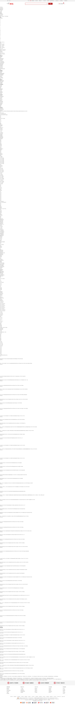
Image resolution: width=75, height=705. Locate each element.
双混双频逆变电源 (50, 676)
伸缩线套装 (1, 329)
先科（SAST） (2, 46)
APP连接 (1, 129)
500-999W (1, 168)
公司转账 (36, 692)
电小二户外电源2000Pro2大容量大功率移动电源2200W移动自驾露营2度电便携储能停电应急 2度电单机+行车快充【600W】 (17, 430)
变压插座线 (5, 676)
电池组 (1, 76)
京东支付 (38, 700)
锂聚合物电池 (2, 271)
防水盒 (1, 268)
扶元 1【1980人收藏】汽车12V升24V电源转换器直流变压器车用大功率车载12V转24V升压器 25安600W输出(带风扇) (16, 363)
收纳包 (1, 11)
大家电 (7, 692)
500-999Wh (1, 175)
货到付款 (36, 688)
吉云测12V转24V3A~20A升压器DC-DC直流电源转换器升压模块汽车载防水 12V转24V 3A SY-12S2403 (14, 558)
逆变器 (3, 16)
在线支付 (36, 689)
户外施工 (1, 156)
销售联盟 (40, 696)
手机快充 (1, 295)
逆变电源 (1, 292)
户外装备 (1, 215)
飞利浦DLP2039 (25, 676)
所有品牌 (1, 18)
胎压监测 (1, 92)
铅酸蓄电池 (1, 269)
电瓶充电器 (1, 137)
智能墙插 (1, 103)
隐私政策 (51, 696)
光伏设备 (1, 102)
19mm (1, 348)
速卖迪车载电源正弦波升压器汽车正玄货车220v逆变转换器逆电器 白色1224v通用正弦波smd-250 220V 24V (14, 595)
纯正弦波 (1, 165)
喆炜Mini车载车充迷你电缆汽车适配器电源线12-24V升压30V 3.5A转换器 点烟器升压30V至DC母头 (13, 474)
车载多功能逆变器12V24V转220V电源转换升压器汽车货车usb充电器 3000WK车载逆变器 (12, 573)
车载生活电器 (2, 63)
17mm (1, 347)
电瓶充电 (1, 299)
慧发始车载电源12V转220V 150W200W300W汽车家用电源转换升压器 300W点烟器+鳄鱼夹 (12, 508)
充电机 (1, 256)
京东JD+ (64, 693)
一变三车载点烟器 (34, 676)
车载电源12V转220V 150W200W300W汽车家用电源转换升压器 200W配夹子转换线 (11, 466)
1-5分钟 (1, 311)
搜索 (50, 3)
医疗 (0, 340)
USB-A (1, 187)
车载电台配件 (2, 260)
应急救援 (1, 91)
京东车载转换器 (56, 676)
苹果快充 (1, 236)
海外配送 (22, 692)
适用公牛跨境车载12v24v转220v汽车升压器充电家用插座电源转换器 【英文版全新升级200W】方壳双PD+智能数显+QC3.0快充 (17, 499)
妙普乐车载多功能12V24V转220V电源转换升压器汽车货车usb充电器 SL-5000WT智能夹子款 (12, 423)
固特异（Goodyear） (3, 50)
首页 (0, 16)
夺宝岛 (64, 688)
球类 (0, 209)
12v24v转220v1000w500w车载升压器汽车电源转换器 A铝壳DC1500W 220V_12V (11, 632)
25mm (1, 350)
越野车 (1, 214)
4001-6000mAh (2, 306)
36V (0, 116)
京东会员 (44, 0)
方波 (0, 167)
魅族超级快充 (2, 235)
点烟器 (1, 190)
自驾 (0, 152)
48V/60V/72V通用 (2, 118)
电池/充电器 (1, 81)
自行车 (1, 210)
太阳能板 (1, 82)
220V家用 (1, 226)
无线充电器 (1, 328)
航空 (0, 334)
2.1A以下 (1, 130)
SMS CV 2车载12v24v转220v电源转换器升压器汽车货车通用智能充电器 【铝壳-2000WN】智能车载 (13, 389)
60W (0, 199)
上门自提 (22, 688)
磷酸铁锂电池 (2, 272)
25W (0, 196)
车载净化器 (1, 64)
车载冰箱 (1, 60)
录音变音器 (1, 676)
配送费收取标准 (23, 691)
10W (0, 192)
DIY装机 (64, 689)
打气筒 (1, 331)
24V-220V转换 (2, 160)
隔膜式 (1, 207)
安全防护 (1, 128)
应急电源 (1, 134)
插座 (0, 87)
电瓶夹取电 (1, 221)
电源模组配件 (2, 74)
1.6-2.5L (1, 318)
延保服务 (64, 690)
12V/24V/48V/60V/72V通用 (3, 114)
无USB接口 (1, 133)
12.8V (1, 281)
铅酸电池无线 (2, 219)
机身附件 (1, 83)
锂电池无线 (1, 223)
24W (0, 195)
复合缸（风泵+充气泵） (3, 208)
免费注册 (33, 0)
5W (0, 191)
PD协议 (1, 237)
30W (0, 197)
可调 (0, 353)
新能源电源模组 (2, 73)
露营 (0, 155)
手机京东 (52, 0)
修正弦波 (1, 166)
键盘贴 (1, 12)
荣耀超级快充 (2, 233)
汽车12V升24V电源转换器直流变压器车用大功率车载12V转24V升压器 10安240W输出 (12, 385)
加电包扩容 (1, 127)
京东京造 (1, 52)
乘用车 (1, 144)
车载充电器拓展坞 (2, 68)
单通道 (1, 288)
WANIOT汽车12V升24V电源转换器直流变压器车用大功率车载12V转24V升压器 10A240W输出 (13, 615)
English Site (59, 696)
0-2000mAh (1, 302)
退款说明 (50, 690)
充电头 (1, 324)
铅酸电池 (1, 270)
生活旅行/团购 (8, 690)
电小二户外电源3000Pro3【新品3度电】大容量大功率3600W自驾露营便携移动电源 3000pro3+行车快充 (14, 516)
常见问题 (8, 691)
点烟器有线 (1, 222)
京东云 (41, 700)
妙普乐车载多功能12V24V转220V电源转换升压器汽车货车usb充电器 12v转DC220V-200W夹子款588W (14, 562)
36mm (1, 352)
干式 (0, 257)
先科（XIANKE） (2, 44)
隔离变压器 (1, 254)
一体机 (1, 10)
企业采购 (48, 0)
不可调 (1, 354)
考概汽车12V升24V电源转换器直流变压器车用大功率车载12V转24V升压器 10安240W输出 (12, 539)
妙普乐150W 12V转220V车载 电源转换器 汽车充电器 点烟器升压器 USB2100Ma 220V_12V (12, 640)
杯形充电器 (29, 676)
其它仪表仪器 (2, 109)
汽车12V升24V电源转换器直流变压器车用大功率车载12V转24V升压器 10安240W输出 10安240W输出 (14, 408)
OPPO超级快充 (2, 231)
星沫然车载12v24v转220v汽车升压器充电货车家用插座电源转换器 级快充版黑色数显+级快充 (12, 491)
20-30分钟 (1, 313)
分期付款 (36, 690)
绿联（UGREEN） (2, 47)
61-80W (1, 342)
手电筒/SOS (1, 300)
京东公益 (55, 696)
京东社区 (44, 696)
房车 (0, 151)
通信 (0, 338)
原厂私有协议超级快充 (3, 202)
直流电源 (1, 267)
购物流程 (8, 688)
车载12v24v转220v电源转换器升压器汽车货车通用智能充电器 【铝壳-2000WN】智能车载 (12, 419)
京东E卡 (64, 691)
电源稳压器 (1, 108)
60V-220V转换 (2, 162)
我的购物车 (61, 3)
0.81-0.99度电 (2, 178)
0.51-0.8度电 (2, 176)
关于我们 (11, 696)
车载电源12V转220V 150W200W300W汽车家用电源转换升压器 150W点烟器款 (11, 462)
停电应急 (1, 154)
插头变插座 (45, 676)
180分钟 (1, 315)
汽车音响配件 (2, 265)
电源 (0, 57)
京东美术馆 (1, 14)
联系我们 (15, 696)
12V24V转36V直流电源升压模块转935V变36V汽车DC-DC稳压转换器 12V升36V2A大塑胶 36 (13, 376)
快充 (0, 126)
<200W (1, 173)
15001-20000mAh (2, 305)
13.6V (1, 283)
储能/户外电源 (2, 80)
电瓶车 (1, 149)
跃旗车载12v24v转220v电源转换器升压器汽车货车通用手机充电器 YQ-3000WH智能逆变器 (12, 470)
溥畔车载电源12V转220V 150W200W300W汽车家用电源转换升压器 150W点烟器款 (11, 478)
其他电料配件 (2, 96)
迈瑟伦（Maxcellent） (3, 49)
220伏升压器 (9, 676)
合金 (0, 142)
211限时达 (22, 689)
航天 (0, 335)
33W (0, 198)
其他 (0, 139)
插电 (0, 316)
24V (0, 115)
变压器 (1, 85)
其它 (0, 336)
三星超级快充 (2, 234)
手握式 (1, 225)
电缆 (0, 105)
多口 (0, 186)
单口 (0, 184)
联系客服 (8, 693)
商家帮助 (26, 696)
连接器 (1, 86)
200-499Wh (1, 177)
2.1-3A (1, 131)
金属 (0, 141)
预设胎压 (1, 294)
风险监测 (47, 696)
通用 (0, 323)
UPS (0, 296)
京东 (13, 4)
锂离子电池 (1, 273)
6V (0, 279)
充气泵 (1, 330)
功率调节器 (1, 75)
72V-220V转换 (2, 163)
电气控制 (1, 99)
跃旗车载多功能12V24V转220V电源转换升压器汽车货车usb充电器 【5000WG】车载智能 (12, 591)
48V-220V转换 (2, 161)
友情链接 (37, 696)
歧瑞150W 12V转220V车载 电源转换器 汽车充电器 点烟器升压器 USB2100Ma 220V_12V (12, 534)
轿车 (0, 213)
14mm (1, 346)
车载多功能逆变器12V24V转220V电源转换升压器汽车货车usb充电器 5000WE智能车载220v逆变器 (13, 569)
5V (0, 277)
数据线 (1, 261)
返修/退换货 (50, 691)
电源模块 (1, 71)
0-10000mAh (2, 301)
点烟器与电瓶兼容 (2, 241)
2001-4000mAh (2, 304)
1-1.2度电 (1, 180)
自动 (0, 258)
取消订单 (50, 692)
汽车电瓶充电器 (2, 62)
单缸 (0, 203)
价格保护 (50, 689)
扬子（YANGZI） (2, 45)
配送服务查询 (22, 690)
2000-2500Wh (2, 179)
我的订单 (36, 0)
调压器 (1, 255)
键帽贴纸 (1, 13)
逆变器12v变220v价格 (40, 676)
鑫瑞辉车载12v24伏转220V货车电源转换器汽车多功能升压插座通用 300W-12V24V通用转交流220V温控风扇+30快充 (16, 512)
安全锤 (1, 93)
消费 (0, 339)
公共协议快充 (2, 201)
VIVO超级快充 (2, 232)
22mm (1, 349)
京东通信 (64, 692)
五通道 (1, 289)
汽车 (0, 337)
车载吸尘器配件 (2, 266)
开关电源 (1, 259)
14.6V (1, 284)
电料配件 (1, 95)
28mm (1, 351)
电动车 (1, 212)
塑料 (0, 140)
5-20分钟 (1, 312)
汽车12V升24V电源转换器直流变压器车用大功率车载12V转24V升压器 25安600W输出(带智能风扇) (13, 394)
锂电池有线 (1, 218)
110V (0, 121)
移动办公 (1, 153)
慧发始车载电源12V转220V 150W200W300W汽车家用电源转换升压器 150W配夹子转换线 (12, 434)
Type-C (1, 188)
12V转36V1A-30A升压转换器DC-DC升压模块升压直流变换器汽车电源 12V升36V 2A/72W (12, 415)
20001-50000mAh (2, 307)
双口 (0, 185)
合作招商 (22, 696)
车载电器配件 (2, 58)
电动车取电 (1, 220)
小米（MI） (1, 48)
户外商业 (1, 157)
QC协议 (1, 238)
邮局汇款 (36, 691)
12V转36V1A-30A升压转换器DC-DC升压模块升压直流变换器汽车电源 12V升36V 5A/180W (12, 445)
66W (0, 200)
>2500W (1, 172)
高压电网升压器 (20, 676)
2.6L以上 (1, 319)
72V (0, 120)
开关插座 (1, 97)
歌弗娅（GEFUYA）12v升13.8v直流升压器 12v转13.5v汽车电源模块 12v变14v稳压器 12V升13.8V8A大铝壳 (14, 486)
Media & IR (63, 696)
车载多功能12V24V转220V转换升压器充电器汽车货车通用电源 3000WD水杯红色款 (11, 358)
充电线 (1, 325)
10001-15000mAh (2, 303)
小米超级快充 (2, 230)
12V (0, 243)
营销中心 (29, 696)
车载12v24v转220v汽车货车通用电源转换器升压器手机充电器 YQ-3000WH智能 (11, 580)
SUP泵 (1, 326)
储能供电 (1, 291)
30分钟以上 (1, 314)
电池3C (1, 247)
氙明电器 (1, 51)
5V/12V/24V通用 (2, 278)
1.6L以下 (1, 317)
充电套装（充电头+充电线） (4, 327)
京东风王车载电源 (14, 676)
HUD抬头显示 (2, 61)
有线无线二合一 (2, 224)
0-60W (1, 341)
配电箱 (1, 104)
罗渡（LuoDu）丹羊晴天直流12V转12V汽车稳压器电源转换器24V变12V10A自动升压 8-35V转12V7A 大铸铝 (15, 602)
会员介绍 (8, 689)
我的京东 (40, 0)
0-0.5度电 (1, 174)
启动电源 (1, 138)
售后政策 (50, 688)
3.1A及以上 (1, 132)
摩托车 (1, 145)
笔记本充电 (1, 293)
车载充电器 (1, 59)
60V (0, 119)
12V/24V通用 (2, 244)
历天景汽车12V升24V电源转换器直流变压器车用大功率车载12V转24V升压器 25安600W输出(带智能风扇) (14, 551)
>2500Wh (1, 183)
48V (0, 117)
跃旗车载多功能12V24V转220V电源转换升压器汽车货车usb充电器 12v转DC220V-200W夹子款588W (14, 399)
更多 (0, 69)
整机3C (1, 246)
